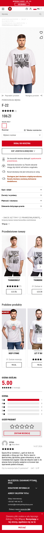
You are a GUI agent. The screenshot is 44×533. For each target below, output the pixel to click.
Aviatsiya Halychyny (10, 19)
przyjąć (22, 527)
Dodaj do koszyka (22, 143)
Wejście (31, 8)
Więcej (22, 519)
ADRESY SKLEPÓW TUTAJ (18, 493)
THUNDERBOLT (14, 280)
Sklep (23, 19)
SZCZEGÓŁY (22, 4)
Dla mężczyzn (7, 21)
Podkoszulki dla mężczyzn (13, 23)
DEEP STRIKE (14, 353)
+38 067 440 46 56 (15, 501)
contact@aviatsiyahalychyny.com (20, 504)
